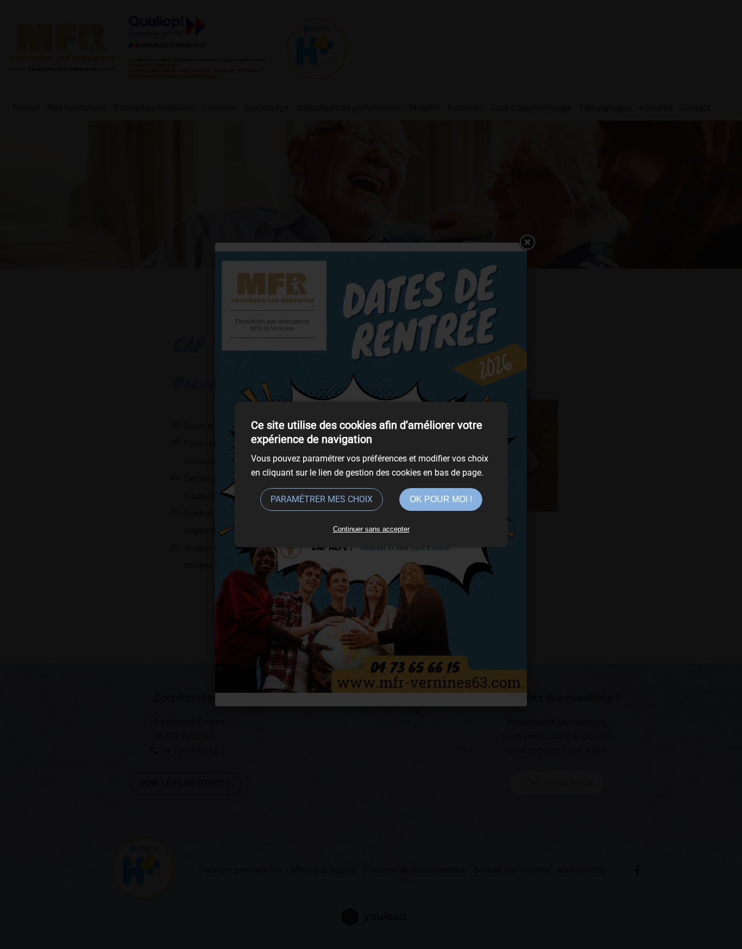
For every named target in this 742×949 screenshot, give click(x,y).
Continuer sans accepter (371, 529)
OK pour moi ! (441, 499)
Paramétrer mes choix (322, 499)
